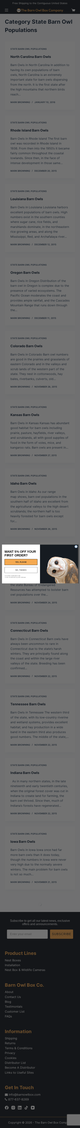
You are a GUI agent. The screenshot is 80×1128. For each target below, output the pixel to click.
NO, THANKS (20, 570)
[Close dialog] (76, 546)
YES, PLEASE (21, 562)
